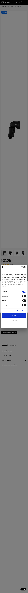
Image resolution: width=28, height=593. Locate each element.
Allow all (14, 315)
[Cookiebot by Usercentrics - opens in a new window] (20, 267)
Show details (20, 310)
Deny (14, 324)
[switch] (24, 296)
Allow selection (14, 320)
